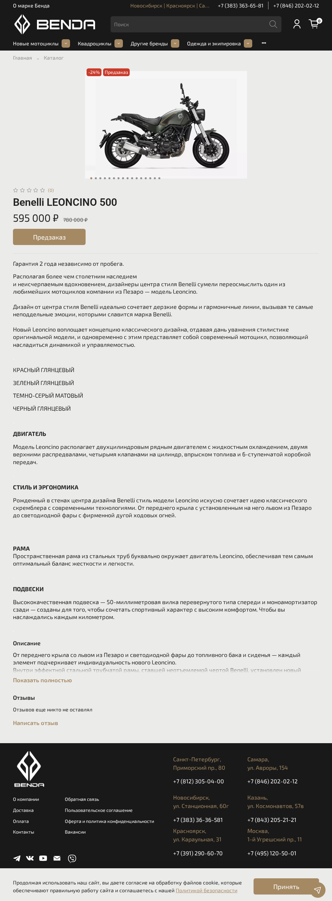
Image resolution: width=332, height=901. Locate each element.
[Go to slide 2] (96, 178)
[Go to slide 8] (123, 178)
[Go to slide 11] (137, 178)
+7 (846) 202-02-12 (296, 5)
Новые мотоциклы (36, 43)
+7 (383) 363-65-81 (240, 5)
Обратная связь (82, 799)
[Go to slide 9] (128, 178)
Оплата (21, 821)
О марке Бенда (31, 5)
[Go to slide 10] (132, 178)
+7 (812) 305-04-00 (198, 781)
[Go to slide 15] (155, 178)
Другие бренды (149, 43)
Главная (22, 57)
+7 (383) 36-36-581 (198, 819)
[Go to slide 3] (100, 178)
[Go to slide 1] (91, 178)
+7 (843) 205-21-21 (271, 819)
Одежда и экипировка (214, 43)
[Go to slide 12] (141, 178)
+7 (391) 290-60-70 (198, 853)
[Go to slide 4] (105, 178)
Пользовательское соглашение (99, 810)
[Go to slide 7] (119, 178)
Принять (286, 886)
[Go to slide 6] (114, 178)
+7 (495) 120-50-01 (271, 853)
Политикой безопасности (206, 890)
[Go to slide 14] (150, 178)
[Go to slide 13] (146, 178)
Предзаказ (49, 237)
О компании (26, 799)
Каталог (54, 57)
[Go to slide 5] (110, 178)
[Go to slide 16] (159, 178)
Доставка (23, 810)
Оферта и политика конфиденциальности (109, 821)
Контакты (23, 832)
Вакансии (75, 832)
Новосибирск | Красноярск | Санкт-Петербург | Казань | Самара (207, 5)
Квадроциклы (95, 43)
